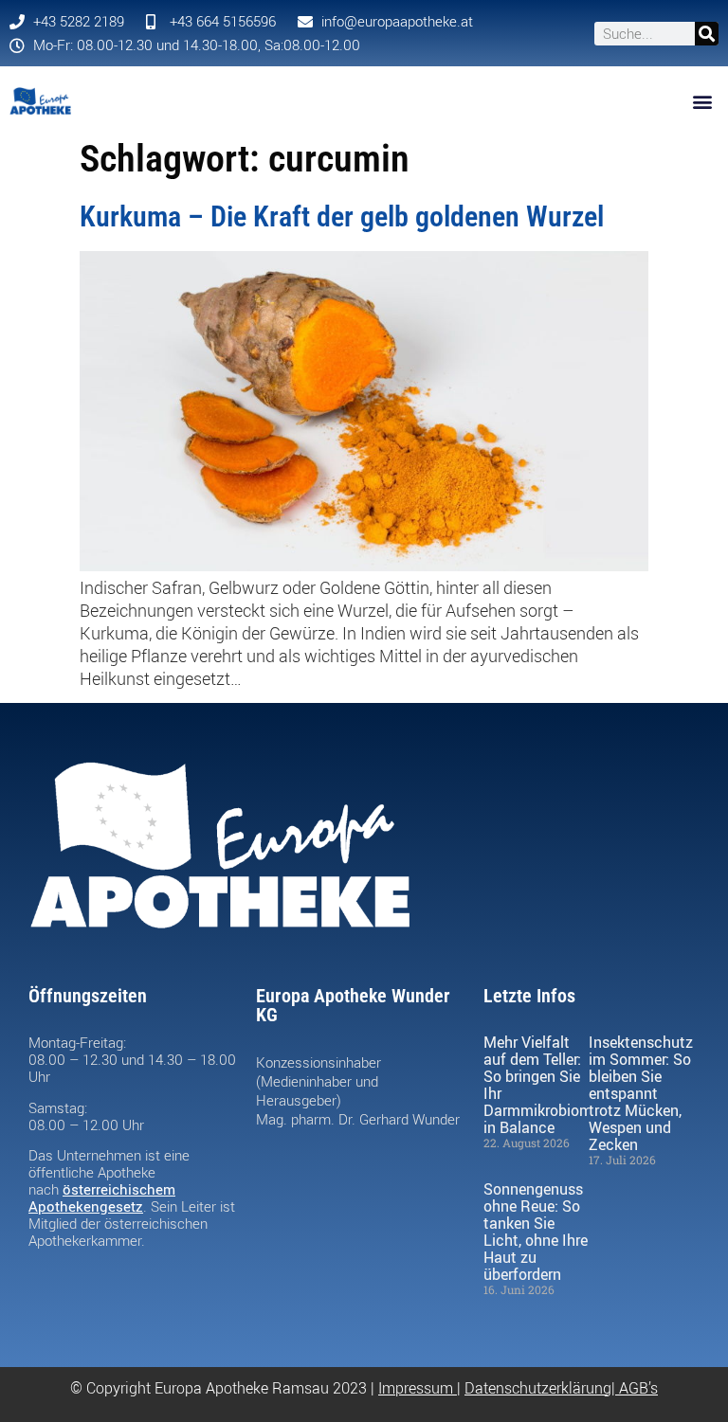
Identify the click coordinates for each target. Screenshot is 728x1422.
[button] (703, 101)
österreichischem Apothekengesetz (101, 1197)
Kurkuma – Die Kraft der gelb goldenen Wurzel (342, 216)
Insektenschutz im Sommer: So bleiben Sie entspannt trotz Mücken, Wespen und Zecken (641, 1093)
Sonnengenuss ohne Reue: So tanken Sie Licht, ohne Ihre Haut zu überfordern (535, 1232)
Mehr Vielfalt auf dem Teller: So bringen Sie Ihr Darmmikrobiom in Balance (537, 1085)
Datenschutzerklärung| (541, 1387)
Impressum (415, 1387)
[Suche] (707, 33)
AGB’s (638, 1387)
